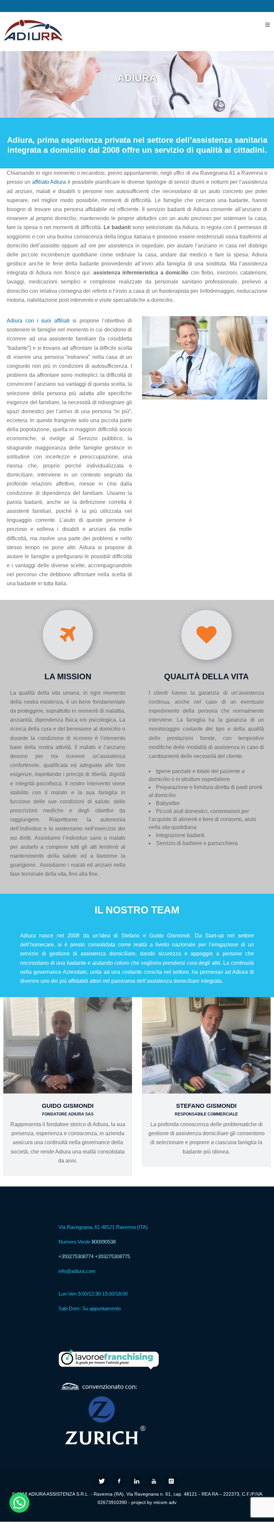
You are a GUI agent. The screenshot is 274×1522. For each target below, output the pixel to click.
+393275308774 (76, 1256)
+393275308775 (112, 1256)
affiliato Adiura (49, 182)
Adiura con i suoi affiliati (38, 320)
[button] (19, 1503)
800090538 (104, 1242)
